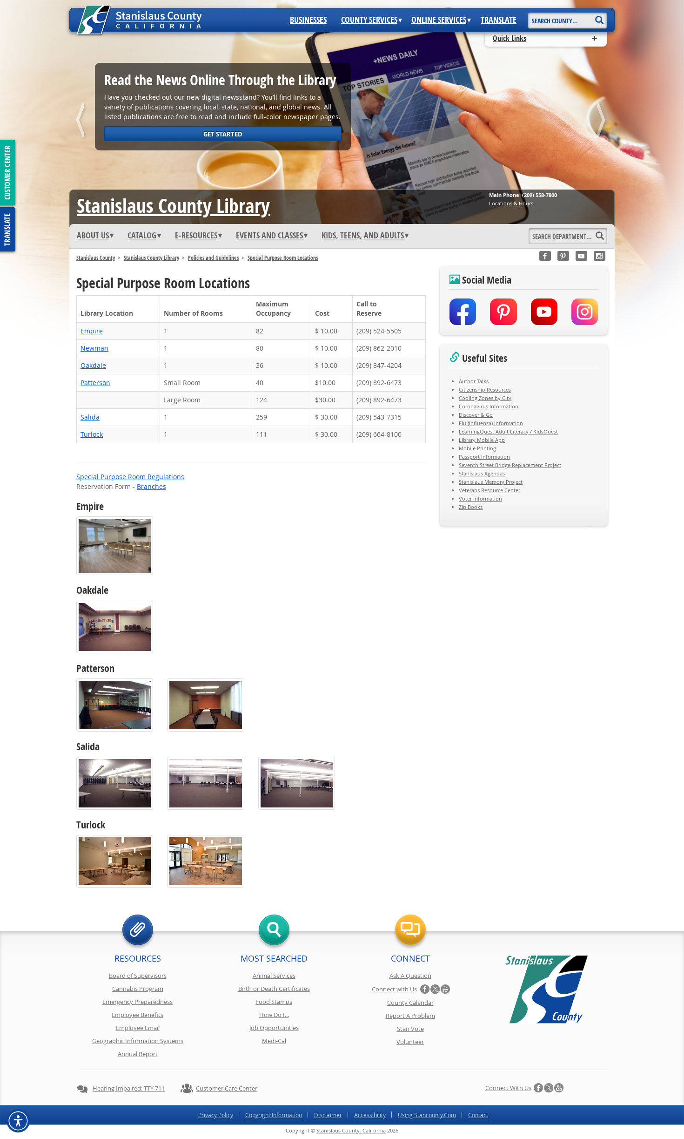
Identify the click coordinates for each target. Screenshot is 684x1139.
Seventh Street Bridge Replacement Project (510, 464)
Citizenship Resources (485, 389)
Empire (91, 330)
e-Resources (196, 235)
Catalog (141, 235)
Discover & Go (476, 414)
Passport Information (484, 456)
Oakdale (93, 365)
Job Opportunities (274, 1028)
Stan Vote (410, 1028)
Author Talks (474, 381)
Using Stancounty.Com (427, 1115)
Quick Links (509, 38)
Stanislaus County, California (351, 1130)
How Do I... (274, 1014)
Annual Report (138, 1054)
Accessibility (370, 1115)
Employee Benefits (137, 1014)
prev (81, 121)
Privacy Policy (215, 1115)
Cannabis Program (137, 988)
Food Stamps (273, 1001)
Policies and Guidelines (213, 258)
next (602, 121)
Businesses (308, 20)
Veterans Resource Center (489, 490)
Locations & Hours (511, 203)
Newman (94, 348)
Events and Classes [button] (269, 235)
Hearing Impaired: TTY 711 (129, 1088)
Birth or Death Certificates (274, 988)
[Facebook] (545, 256)
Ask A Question (410, 975)
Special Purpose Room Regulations (130, 476)
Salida (90, 417)
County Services (369, 20)
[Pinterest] (563, 256)
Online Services (438, 20)
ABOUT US (93, 235)
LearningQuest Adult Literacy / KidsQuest (508, 431)
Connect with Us (394, 989)
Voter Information (480, 498)
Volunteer (410, 1041)
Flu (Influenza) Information (491, 423)
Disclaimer (328, 1115)
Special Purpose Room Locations (283, 258)
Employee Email (138, 1028)
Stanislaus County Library (151, 258)
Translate (498, 20)
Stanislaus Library (173, 205)
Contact (478, 1115)
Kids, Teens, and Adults (363, 235)
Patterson (95, 382)
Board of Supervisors (138, 975)
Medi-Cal (274, 1041)
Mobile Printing (477, 448)
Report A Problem (410, 1015)
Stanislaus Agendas (482, 473)
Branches (151, 486)
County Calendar (410, 1002)
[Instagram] (599, 256)
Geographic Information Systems (137, 1041)
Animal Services (274, 975)
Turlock (91, 434)
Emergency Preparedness (137, 1001)
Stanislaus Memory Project (491, 481)
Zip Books (471, 506)
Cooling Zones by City (485, 397)
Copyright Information (273, 1115)
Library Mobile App (482, 439)
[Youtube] (581, 256)
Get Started (222, 134)
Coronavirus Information (488, 406)
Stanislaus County (95, 258)
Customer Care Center (226, 1088)
